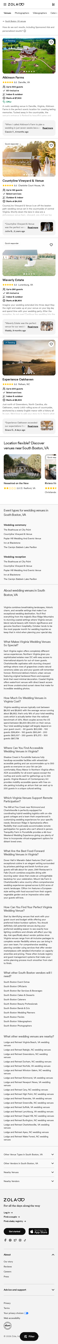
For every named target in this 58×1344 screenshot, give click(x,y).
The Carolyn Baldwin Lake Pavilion (20, 547)
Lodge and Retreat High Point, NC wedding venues (29, 1094)
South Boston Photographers (18, 1025)
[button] (51, 42)
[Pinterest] (10, 1240)
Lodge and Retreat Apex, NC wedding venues (26, 1132)
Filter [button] (31, 1336)
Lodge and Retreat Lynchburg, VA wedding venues (28, 1111)
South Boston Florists (14, 1017)
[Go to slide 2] (26, 71)
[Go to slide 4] (31, 71)
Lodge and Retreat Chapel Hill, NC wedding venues (29, 1116)
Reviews (8, 1266)
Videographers (40, 13)
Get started (14, 1231)
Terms (7, 1308)
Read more (48, 128)
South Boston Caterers (15, 999)
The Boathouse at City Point (17, 529)
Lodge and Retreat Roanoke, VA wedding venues (28, 1098)
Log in (7, 1212)
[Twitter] (15, 1240)
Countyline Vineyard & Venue (18, 534)
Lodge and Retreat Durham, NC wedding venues (27, 1061)
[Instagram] (20, 1240)
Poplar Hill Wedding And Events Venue (22, 538)
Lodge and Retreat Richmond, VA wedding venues (28, 1078)
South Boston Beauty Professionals (20, 1004)
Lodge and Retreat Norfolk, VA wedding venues (27, 1066)
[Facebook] (5, 1240)
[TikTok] (25, 1240)
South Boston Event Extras (17, 982)
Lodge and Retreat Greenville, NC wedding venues (29, 1103)
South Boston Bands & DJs (17, 1008)
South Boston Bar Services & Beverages (23, 990)
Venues (7, 13)
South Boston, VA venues (15, 21)
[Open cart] (53, 4)
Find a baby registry (13, 1221)
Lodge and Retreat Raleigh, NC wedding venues (27, 1049)
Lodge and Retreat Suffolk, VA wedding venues (27, 1107)
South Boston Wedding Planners (19, 1012)
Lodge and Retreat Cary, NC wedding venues (26, 1089)
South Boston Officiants (15, 986)
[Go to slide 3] (29, 71)
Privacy (7, 1303)
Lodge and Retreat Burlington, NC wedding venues (29, 1120)
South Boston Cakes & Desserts (19, 995)
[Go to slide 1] (24, 71)
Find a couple (10, 1217)
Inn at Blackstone (12, 543)
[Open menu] (5, 4)
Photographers (22, 13)
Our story (8, 1261)
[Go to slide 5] (34, 71)
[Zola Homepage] (16, 4)
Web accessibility (12, 1318)
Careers (7, 1271)
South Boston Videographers (18, 1021)
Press (6, 1276)
